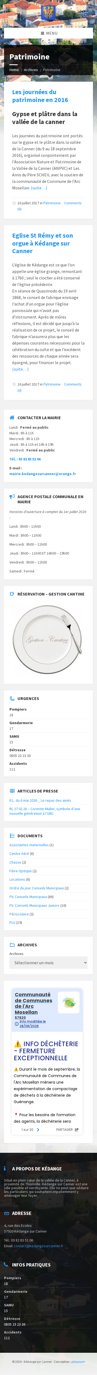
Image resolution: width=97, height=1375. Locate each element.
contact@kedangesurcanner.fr (38, 1245)
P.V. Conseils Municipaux (28, 896)
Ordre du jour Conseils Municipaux (36, 888)
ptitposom (78, 1362)
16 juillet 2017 (28, 202)
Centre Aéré (19, 853)
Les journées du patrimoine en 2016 (40, 96)
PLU (12, 922)
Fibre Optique (20, 870)
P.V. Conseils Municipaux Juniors (34, 905)
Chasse (15, 862)
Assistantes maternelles (29, 844)
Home (14, 69)
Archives (31, 69)
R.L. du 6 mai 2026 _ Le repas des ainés (40, 800)
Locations (17, 879)
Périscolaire (19, 914)
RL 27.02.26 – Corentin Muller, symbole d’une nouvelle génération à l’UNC (44, 811)
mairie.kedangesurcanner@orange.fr (42, 473)
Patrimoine (52, 202)
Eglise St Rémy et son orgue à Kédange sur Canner (42, 243)
